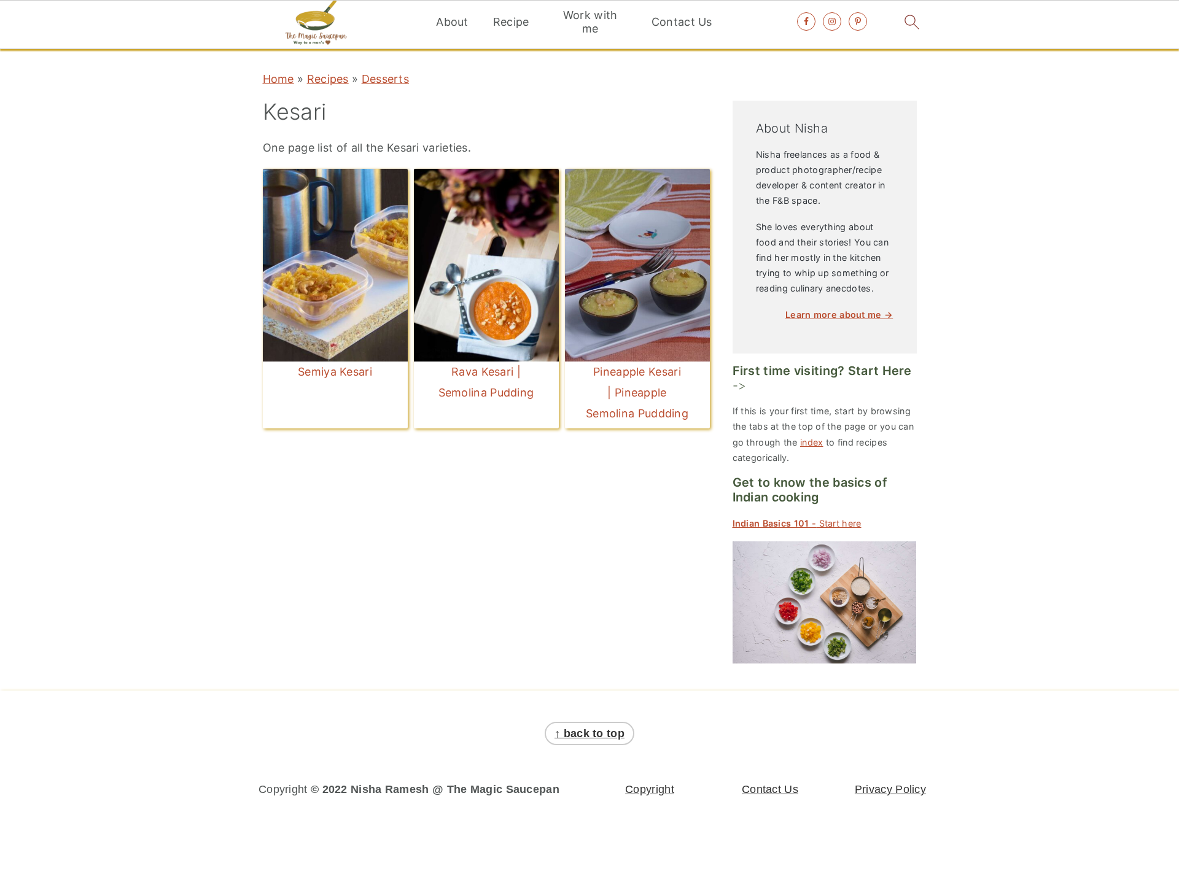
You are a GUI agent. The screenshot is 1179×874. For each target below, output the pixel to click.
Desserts (385, 78)
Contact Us (682, 21)
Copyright (649, 789)
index (811, 442)
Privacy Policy (890, 789)
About (452, 21)
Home (278, 78)
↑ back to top (589, 733)
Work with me (590, 22)
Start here (797, 523)
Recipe (511, 21)
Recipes (328, 78)
